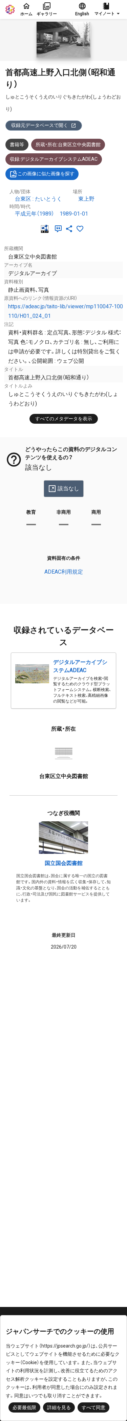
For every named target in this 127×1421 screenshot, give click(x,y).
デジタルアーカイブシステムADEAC (80, 666)
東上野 (86, 199)
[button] (108, 9)
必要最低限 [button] (24, 1407)
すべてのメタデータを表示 (63, 418)
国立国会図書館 (64, 863)
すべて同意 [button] (93, 1407)
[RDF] (46, 228)
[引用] (59, 228)
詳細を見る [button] (59, 1407)
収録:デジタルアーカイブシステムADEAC (54, 159)
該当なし (68, 488)
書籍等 (17, 144)
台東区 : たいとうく (38, 199)
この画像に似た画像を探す (46, 173)
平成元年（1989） (34, 213)
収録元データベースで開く (39, 125)
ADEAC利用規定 (63, 572)
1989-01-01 (74, 213)
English (82, 14)
